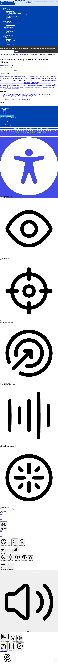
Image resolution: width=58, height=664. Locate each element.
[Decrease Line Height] (1, 536)
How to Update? (36, 572)
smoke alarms (37, 87)
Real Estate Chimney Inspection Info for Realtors (17, 14)
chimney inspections (51, 78)
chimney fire (3, 78)
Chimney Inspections (10, 12)
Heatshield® (8, 17)
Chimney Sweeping (10, 11)
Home (4, 8)
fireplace (40, 85)
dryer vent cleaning (29, 85)
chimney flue (25, 78)
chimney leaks (3, 80)
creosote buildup (11, 85)
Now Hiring (8, 41)
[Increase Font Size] (1, 514)
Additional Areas (9, 35)
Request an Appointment (7, 4)
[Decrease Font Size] (1, 519)
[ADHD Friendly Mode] (0, 385)
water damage (8, 88)
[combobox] (29, 133)
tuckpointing (50, 87)
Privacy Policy (40, 128)
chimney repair (46, 80)
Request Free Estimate (7, 1)
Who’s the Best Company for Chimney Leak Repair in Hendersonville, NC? (20, 95)
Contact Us (8, 39)
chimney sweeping (31, 83)
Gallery (4, 36)
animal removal (3, 76)
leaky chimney (21, 87)
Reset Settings (4, 651)
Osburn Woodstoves (10, 25)
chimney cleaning (43, 76)
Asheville (8, 30)
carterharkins (4, 65)
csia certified (20, 85)
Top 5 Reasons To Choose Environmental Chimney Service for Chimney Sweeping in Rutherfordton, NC (26, 94)
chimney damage (53, 76)
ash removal (20, 76)
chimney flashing (18, 78)
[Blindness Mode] (0, 448)
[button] (0, 136)
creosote (3, 85)
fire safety (10, 87)
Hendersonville (9, 31)
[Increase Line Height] (1, 531)
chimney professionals (30, 80)
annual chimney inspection (12, 76)
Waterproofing (9, 18)
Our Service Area (7, 28)
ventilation (2, 88)
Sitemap (47, 128)
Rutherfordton (9, 34)
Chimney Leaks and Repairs (12, 16)
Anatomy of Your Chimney (14, 13)
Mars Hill (8, 32)
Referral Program (10, 44)
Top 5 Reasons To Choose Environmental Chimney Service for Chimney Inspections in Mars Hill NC (25, 96)
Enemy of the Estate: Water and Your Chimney (19, 48)
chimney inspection (36, 78)
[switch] (0, 261)
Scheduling (5, 37)
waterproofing (15, 88)
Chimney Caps (9, 22)
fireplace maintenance (48, 85)
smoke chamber (43, 87)
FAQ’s (7, 42)
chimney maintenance (19, 80)
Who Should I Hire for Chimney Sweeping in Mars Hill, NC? (16, 98)
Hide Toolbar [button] (3, 197)
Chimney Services (7, 9)
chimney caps (34, 76)
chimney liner (8, 80)
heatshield (16, 87)
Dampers (8, 23)
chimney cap (27, 76)
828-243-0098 (6, 122)
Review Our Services (10, 40)
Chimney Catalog (7, 21)
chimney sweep (20, 83)
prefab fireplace (26, 87)
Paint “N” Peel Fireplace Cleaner (13, 20)
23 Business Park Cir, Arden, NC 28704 (9, 117)
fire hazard (37, 85)
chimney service (12, 83)
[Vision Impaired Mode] (0, 261)
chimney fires (11, 78)
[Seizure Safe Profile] (0, 323)
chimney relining (38, 80)
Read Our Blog (6, 124)
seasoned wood (32, 87)
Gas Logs (8, 26)
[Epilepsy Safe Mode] (0, 510)
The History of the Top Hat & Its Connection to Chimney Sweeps (17, 99)
